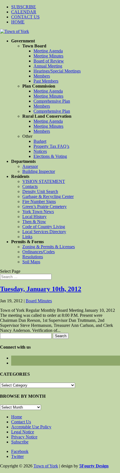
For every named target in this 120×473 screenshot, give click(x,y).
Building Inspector (38, 171)
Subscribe (19, 442)
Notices (40, 151)
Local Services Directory (44, 231)
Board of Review (48, 61)
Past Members (45, 81)
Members (41, 76)
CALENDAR (23, 11)
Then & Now (34, 221)
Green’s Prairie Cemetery (44, 206)
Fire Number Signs (39, 201)
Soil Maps (31, 261)
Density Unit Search (40, 191)
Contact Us (21, 421)
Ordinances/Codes (38, 251)
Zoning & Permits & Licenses (48, 246)
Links (27, 236)
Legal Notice (22, 431)
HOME (18, 22)
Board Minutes (39, 300)
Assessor (30, 166)
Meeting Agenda (48, 51)
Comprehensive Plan (51, 101)
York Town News (38, 211)
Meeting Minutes (48, 56)
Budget (39, 141)
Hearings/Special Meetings (57, 71)
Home (16, 416)
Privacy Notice (24, 437)
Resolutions (32, 256)
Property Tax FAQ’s (51, 146)
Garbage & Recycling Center (48, 196)
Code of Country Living (43, 226)
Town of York (45, 466)
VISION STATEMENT (43, 181)
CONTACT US (25, 17)
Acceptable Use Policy (31, 426)
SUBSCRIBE (23, 6)
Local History (34, 216)
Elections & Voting (50, 156)
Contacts (30, 186)
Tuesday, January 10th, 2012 (40, 289)
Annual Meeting (47, 66)
